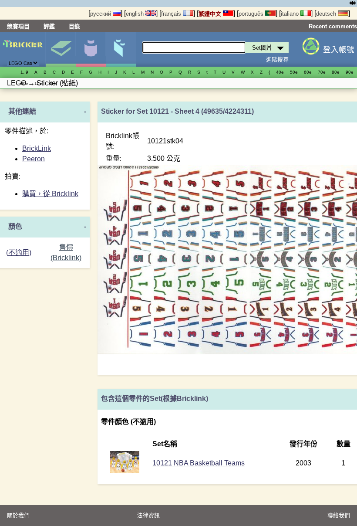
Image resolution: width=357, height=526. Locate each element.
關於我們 (18, 515)
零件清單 (120, 49)
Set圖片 (60, 49)
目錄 (74, 26)
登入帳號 (338, 49)
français (172, 13)
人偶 (90, 49)
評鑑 (49, 26)
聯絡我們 (338, 515)
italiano (290, 13)
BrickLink (36, 148)
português (252, 13)
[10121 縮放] (124, 470)
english (135, 13)
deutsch (327, 13)
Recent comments (333, 26)
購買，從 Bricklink (50, 193)
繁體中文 (211, 13)
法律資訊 (148, 515)
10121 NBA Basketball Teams (198, 463)
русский (101, 13)
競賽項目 (18, 26)
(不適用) (18, 252)
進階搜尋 (277, 59)
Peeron (33, 159)
